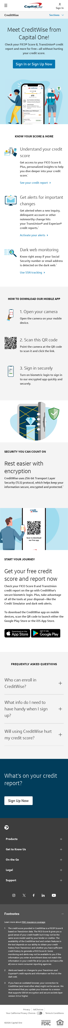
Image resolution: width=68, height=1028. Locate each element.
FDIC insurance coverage (33, 922)
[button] (34, 683)
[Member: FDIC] (46, 1022)
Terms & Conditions (54, 1013)
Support (11, 880)
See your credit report (34, 183)
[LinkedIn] (43, 895)
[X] (24, 895)
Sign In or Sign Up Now (34, 64)
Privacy (26, 1009)
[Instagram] (13, 895)
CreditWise (11, 15)
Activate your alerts (32, 235)
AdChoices (38, 1009)
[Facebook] (33, 895)
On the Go (12, 859)
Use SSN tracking (31, 272)
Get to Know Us (16, 849)
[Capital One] (6, 827)
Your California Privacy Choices (20, 1013)
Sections (54, 15)
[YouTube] (54, 895)
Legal (9, 870)
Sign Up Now (18, 800)
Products (12, 839)
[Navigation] (5, 5)
